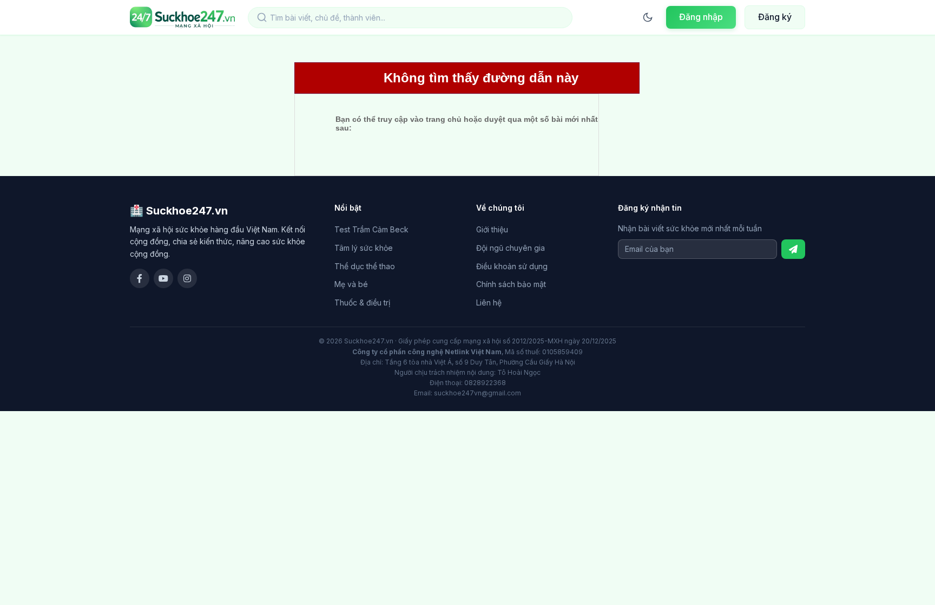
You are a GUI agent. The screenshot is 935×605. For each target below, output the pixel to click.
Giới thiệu (492, 229)
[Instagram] (187, 278)
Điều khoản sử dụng (512, 266)
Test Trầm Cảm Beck (371, 229)
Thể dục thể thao (364, 266)
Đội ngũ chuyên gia (510, 247)
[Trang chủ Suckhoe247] (182, 17)
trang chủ (444, 119)
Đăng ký (775, 16)
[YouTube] (163, 278)
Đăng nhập (701, 16)
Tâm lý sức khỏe (363, 247)
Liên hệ (489, 302)
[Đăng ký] (793, 249)
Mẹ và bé (351, 284)
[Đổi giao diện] (647, 17)
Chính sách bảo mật (511, 284)
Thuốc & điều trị (362, 302)
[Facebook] (139, 278)
